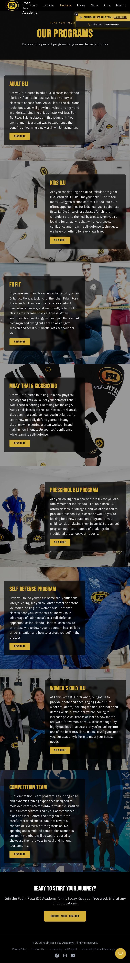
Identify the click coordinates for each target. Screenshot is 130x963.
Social (107, 5)
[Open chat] (120, 953)
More (119, 5)
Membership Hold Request (63, 949)
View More (20, 136)
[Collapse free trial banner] (76, 14)
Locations (48, 5)
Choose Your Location (65, 916)
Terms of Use (38, 949)
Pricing (81, 5)
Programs (66, 5)
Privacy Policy (19, 949)
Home (33, 5)
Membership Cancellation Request (100, 949)
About (94, 5)
